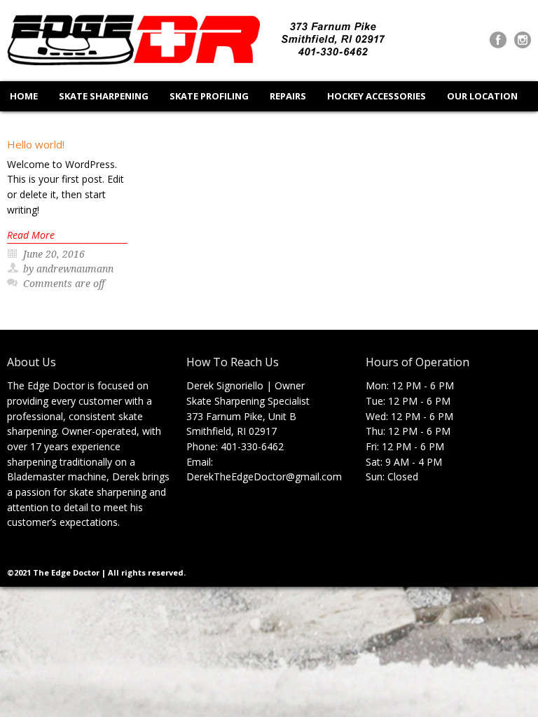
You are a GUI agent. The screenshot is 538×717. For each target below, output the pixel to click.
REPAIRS (288, 96)
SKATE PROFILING (209, 96)
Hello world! (35, 144)
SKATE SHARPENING (104, 96)
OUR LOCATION (482, 96)
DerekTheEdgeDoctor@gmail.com (264, 476)
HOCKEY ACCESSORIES (376, 96)
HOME (24, 96)
